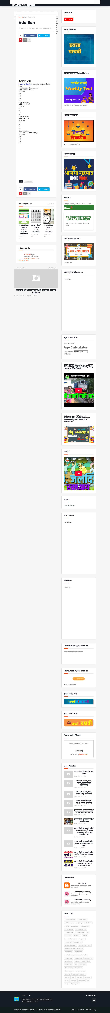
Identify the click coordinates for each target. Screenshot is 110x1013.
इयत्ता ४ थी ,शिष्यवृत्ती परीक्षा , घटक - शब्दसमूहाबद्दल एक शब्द (83, 843)
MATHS (67, 926)
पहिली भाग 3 (75, 974)
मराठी (73, 977)
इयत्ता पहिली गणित (88, 958)
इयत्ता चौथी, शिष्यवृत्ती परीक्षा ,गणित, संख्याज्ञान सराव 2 (84, 811)
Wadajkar (82, 883)
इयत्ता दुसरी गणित (68, 958)
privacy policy (91, 1010)
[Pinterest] (20, 40)
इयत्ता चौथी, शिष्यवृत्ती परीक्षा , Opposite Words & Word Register (84, 863)
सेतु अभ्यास (76, 984)
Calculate (67, 354)
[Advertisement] (38, 61)
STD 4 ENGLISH (80, 932)
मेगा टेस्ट (66, 980)
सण (88, 980)
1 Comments (47, 28)
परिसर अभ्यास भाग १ (69, 971)
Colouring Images (69, 505)
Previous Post (21, 268)
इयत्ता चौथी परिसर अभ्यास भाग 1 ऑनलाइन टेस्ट (74, 939)
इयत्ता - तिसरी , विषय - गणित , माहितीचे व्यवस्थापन (24, 229)
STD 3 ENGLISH (69, 932)
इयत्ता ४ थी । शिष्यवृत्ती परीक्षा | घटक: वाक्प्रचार (84, 802)
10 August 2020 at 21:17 (31, 258)
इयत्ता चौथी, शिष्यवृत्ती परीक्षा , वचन (84, 773)
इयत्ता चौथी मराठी (68, 942)
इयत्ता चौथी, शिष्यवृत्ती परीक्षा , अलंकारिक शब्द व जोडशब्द (84, 853)
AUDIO (67, 923)
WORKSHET (77, 936)
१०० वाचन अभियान (82, 919)
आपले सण (85, 936)
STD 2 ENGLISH (69, 929)
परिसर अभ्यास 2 (68, 968)
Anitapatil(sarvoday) (82, 892)
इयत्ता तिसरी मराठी (82, 955)
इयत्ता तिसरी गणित (29, 17)
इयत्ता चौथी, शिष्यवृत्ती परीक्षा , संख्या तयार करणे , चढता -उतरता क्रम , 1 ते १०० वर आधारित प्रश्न (84, 831)
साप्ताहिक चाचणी (68, 984)
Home (21, 17)
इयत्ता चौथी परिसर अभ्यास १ (70, 945)
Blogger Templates (28, 1010)
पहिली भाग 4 (82, 974)
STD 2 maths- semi (81, 929)
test (88, 932)
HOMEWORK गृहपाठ (23, 5)
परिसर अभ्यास (82, 964)
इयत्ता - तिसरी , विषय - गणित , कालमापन (48, 228)
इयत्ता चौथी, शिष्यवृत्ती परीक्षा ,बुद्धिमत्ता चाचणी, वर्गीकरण (36, 291)
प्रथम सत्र (67, 977)
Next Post (52, 268)
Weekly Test (68, 936)
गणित (83, 961)
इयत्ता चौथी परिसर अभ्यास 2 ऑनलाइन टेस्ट (74, 948)
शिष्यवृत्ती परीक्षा (82, 980)
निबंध (76, 964)
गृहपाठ (88, 961)
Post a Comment (24, 260)
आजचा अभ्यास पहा (76, 657)
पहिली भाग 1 (67, 974)
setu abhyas (74, 926)
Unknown (27, 254)
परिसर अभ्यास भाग (78, 968)
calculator (74, 923)
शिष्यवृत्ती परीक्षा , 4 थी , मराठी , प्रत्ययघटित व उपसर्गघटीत (84, 783)
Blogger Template (54, 1010)
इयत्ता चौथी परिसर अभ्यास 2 (84, 945)
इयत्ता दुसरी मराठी (78, 958)
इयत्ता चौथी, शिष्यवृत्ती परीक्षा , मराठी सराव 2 (84, 820)
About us (80, 1010)
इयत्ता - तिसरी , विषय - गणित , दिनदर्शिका (36, 228)
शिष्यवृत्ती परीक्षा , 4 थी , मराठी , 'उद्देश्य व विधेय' (84, 793)
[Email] (25, 40)
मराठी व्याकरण (87, 977)
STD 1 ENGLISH (85, 926)
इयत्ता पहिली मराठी (68, 961)
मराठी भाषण (79, 977)
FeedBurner (83, 754)
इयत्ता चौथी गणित (77, 942)
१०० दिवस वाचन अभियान (70, 919)
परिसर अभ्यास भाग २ (80, 971)
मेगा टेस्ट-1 (73, 980)
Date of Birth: (68, 352)
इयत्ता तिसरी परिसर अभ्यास (70, 955)
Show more (50, 204)
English (81, 923)
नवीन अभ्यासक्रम (68, 964)
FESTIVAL (88, 923)
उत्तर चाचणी (77, 961)
